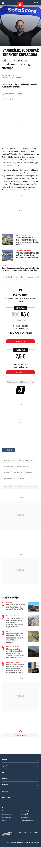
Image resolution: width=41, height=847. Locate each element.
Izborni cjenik (24, 814)
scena (5, 791)
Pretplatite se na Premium (28, 832)
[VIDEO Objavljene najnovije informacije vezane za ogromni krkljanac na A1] (33, 607)
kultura (5, 785)
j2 (3, 772)
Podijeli (6, 99)
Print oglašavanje (25, 817)
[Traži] (38, 2)
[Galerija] (20, 25)
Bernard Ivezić (9, 75)
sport (4, 766)
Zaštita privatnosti (7, 814)
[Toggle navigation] (3, 2)
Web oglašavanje (6, 817)
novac (5, 778)
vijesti (4, 759)
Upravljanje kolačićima (27, 820)
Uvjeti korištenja (25, 811)
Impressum (5, 811)
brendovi (6, 797)
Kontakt (4, 820)
